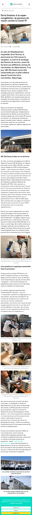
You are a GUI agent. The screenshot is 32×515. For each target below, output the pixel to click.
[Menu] (29, 4)
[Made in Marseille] (16, 4)
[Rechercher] (2, 4)
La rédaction (6, 46)
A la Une (11, 10)
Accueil (5, 10)
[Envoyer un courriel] (10, 46)
